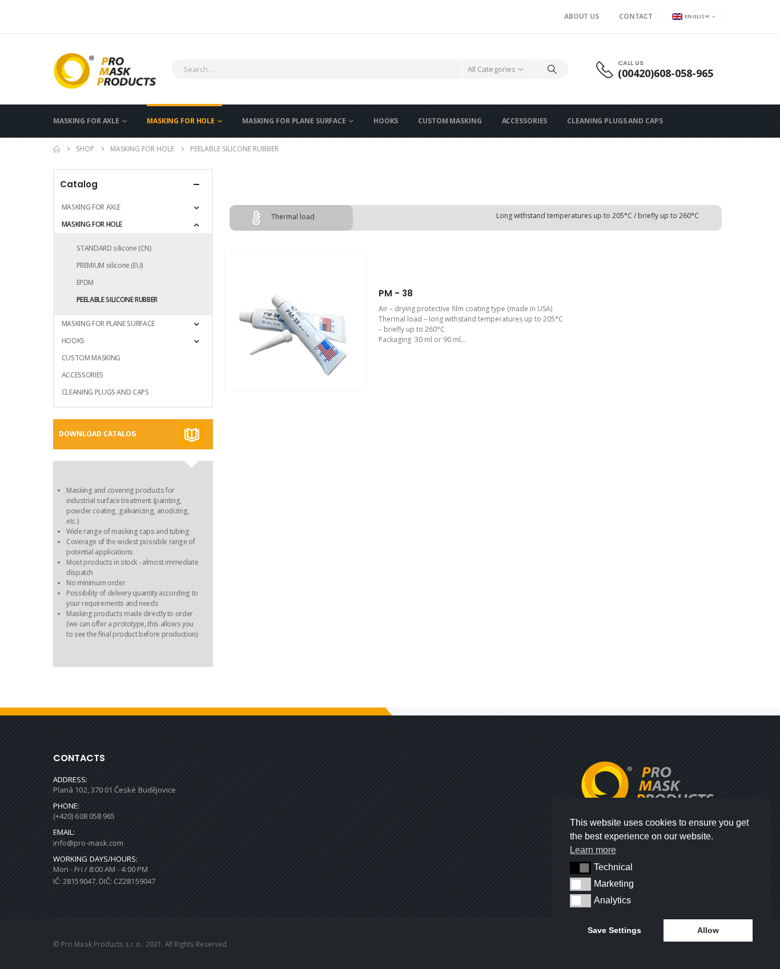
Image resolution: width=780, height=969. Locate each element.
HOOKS (385, 121)
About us (581, 16)
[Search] (552, 69)
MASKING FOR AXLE (86, 121)
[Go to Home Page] (56, 149)
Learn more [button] (593, 850)
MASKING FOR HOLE (181, 121)
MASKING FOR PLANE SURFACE (294, 121)
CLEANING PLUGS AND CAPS (614, 121)
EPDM (85, 282)
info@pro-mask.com (88, 843)
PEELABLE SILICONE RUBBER (117, 299)
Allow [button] (708, 930)
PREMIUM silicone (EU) (110, 265)
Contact (636, 16)
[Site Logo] (109, 69)
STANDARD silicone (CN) (114, 248)
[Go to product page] (296, 320)
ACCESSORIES (525, 121)
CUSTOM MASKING (449, 121)
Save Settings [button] (614, 930)
